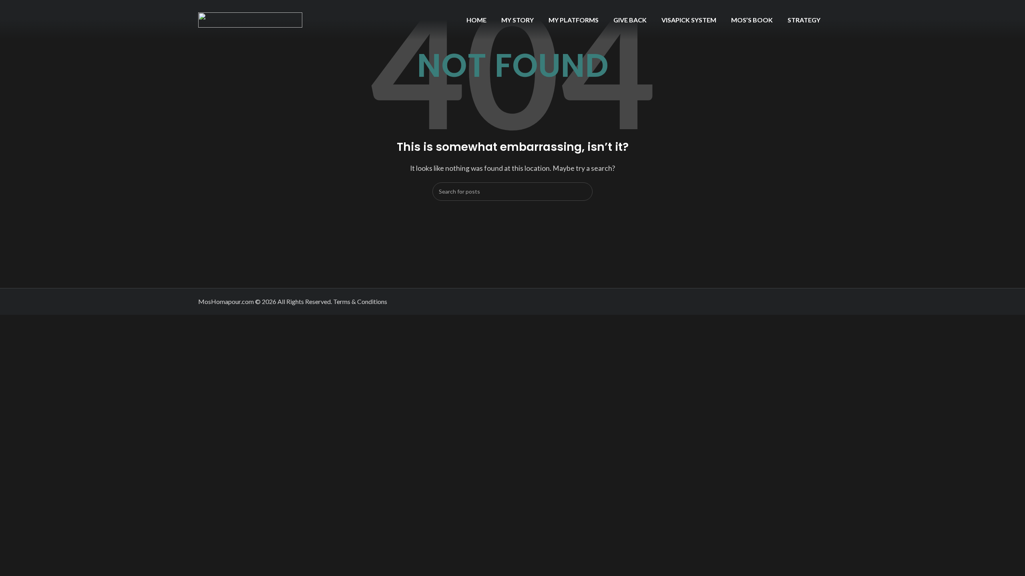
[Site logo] (250, 19)
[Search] (583, 191)
